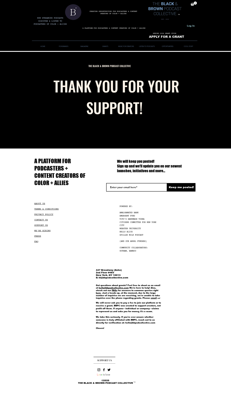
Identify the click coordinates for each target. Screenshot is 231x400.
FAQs (114, 290)
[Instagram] (99, 370)
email (154, 298)
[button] (194, 4)
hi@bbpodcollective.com (113, 277)
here (98, 293)
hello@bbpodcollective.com (114, 288)
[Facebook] (104, 370)
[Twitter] (109, 370)
